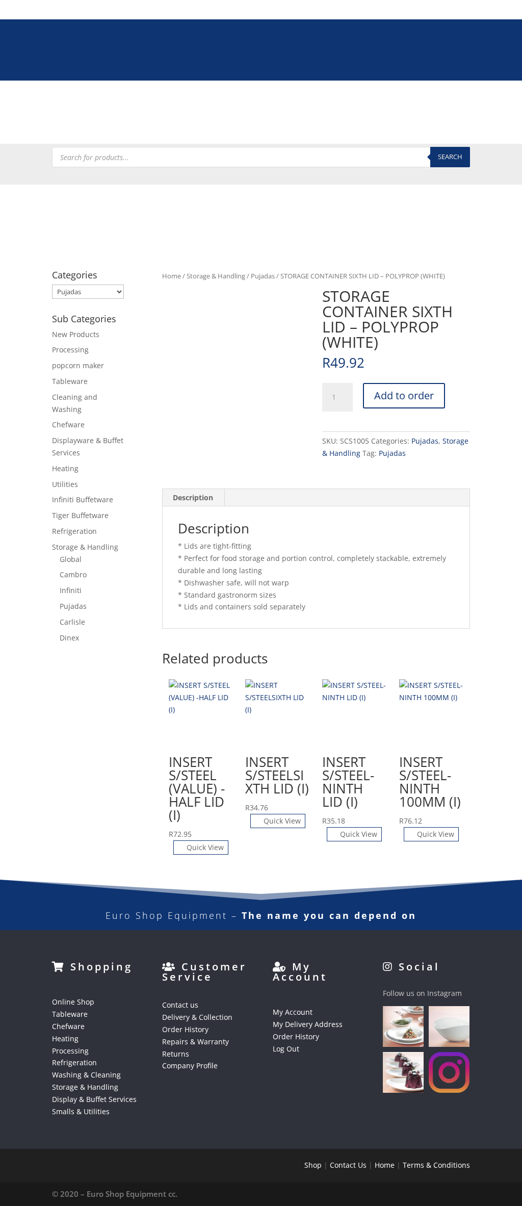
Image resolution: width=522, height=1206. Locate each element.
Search (450, 156)
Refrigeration (271, 102)
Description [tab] (193, 497)
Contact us (180, 1005)
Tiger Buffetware (80, 515)
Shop (313, 1165)
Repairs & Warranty (195, 1041)
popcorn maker (78, 365)
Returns (175, 1054)
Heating (166, 102)
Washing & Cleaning (346, 102)
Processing (214, 102)
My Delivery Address (308, 1024)
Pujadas (263, 275)
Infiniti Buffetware (82, 499)
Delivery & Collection (197, 1017)
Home (171, 275)
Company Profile (190, 1065)
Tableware (71, 102)
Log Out (286, 1049)
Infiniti (71, 590)
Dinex (69, 638)
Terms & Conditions (436, 1165)
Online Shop (73, 1002)
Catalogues (307, 126)
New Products (75, 334)
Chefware (121, 102)
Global (71, 559)
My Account (292, 1012)
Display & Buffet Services (151, 126)
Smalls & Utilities (243, 126)
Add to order (404, 395)
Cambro (73, 574)
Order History (185, 1029)
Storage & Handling (433, 102)
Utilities (65, 484)
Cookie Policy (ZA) (385, 126)
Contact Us (348, 1165)
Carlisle (72, 622)
